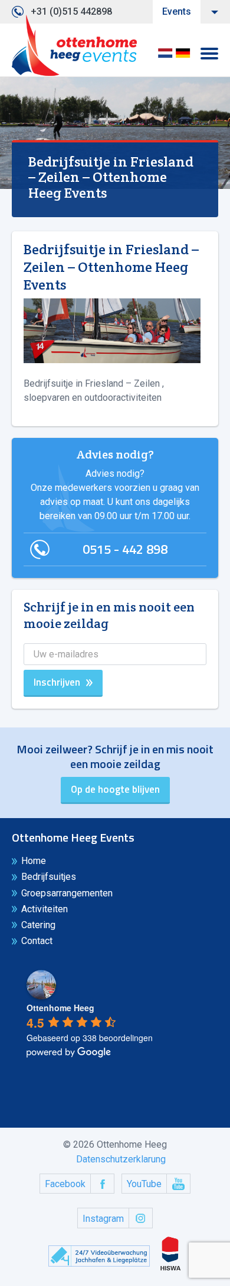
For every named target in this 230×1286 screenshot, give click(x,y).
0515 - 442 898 (125, 549)
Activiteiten (44, 909)
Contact (36, 940)
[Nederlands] (165, 57)
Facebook (65, 1183)
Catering (38, 925)
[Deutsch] (182, 57)
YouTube (144, 1183)
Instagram (103, 1218)
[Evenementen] (74, 45)
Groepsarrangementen (67, 893)
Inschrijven (57, 682)
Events (176, 11)
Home (33, 860)
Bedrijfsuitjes (48, 876)
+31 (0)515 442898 (71, 11)
